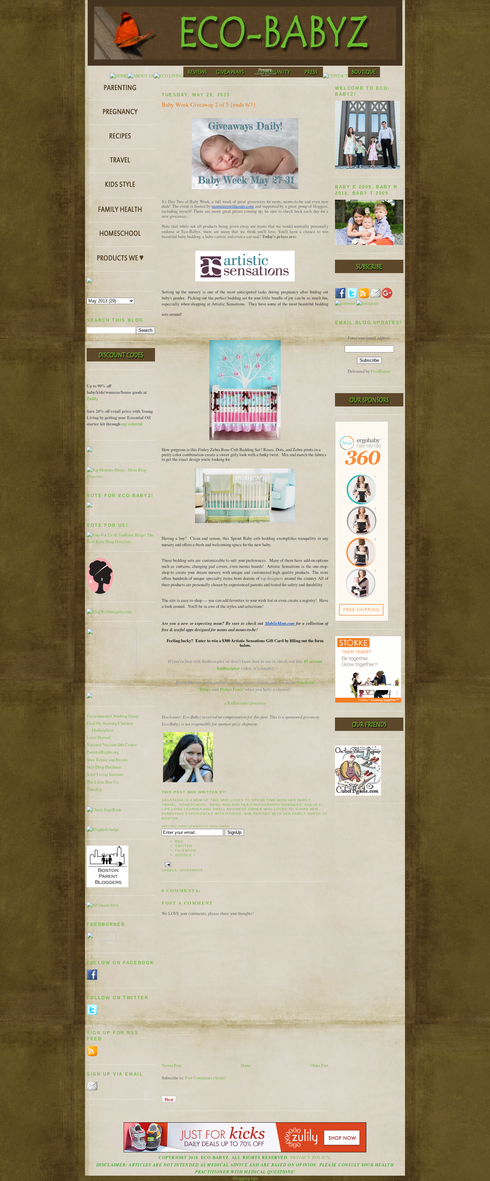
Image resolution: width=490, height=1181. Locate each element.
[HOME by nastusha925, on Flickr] (119, 76)
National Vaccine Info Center (112, 745)
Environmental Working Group (113, 716)
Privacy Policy (310, 1157)
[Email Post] (167, 864)
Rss (179, 841)
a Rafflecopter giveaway (245, 703)
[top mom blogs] (121, 476)
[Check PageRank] (104, 810)
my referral (132, 424)
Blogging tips (245, 1178)
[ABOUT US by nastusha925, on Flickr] (141, 76)
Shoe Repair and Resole (107, 760)
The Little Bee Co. (103, 782)
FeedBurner (381, 371)
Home (246, 1065)
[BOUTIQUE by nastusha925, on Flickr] (364, 76)
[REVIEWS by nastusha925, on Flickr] (197, 76)
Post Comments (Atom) (205, 1078)
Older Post (319, 1065)
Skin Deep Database (104, 767)
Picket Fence (231, 689)
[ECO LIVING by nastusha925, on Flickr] (168, 76)
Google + (185, 855)
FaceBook (185, 850)
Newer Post (171, 1065)
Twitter (183, 846)
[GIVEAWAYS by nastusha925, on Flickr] (230, 76)
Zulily (92, 398)
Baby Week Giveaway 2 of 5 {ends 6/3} (209, 104)
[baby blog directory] (121, 541)
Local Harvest (99, 737)
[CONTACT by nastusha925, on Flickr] (335, 76)
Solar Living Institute (105, 774)
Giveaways (191, 870)
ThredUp (94, 789)
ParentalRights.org (103, 752)
